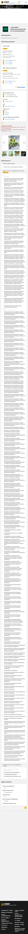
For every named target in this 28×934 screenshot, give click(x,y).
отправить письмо (9, 101)
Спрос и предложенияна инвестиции (19, 915)
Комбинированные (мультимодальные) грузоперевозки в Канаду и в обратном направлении (12, 607)
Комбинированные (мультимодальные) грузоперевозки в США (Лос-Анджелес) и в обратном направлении (13, 629)
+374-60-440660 (8, 62)
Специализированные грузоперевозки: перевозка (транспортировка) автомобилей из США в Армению (14, 727)
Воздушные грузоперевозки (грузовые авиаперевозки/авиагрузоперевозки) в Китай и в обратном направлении (14, 480)
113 (19, 3)
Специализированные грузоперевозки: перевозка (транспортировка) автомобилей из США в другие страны (14, 732)
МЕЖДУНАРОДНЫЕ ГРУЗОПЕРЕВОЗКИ (12, 772)
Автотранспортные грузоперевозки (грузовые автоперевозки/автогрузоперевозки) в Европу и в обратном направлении (14, 335)
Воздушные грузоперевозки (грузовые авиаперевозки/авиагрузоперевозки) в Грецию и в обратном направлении (14, 453)
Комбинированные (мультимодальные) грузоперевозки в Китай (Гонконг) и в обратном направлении (14, 611)
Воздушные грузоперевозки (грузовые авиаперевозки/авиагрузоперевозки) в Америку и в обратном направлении (14, 439)
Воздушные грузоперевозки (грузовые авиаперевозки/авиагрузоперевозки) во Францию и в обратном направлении (14, 517)
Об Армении (18, 918)
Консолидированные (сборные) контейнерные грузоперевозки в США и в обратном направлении (14, 667)
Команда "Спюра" (19, 924)
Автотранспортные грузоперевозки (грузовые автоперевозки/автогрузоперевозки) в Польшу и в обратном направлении (14, 368)
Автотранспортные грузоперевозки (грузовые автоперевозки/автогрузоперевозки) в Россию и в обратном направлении (14, 395)
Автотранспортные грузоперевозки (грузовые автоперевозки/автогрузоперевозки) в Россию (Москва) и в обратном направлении (14, 377)
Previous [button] (4, 143)
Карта (6, 48)
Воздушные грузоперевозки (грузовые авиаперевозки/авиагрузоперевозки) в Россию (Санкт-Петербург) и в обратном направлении (14, 495)
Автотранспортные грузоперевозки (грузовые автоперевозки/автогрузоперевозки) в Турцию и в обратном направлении (14, 409)
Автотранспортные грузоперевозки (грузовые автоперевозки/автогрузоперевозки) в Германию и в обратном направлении (14, 322)
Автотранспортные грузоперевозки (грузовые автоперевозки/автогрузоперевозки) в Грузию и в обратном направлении (14, 331)
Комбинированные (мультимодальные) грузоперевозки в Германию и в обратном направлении (13, 589)
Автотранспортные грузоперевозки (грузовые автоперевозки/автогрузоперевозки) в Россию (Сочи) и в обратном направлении (14, 391)
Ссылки (3, 929)
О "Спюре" (17, 920)
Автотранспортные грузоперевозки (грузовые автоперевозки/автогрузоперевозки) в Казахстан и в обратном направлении (14, 354)
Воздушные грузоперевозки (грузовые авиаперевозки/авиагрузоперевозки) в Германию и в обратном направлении (14, 448)
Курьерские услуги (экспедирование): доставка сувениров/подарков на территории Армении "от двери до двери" (14, 247)
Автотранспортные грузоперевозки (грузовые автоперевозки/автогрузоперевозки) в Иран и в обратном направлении (14, 345)
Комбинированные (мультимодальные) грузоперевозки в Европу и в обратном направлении (12, 593)
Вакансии (17, 926)
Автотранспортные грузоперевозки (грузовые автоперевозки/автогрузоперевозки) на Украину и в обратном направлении (14, 424)
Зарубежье (4, 927)
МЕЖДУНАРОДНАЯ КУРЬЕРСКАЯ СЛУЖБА (12, 776)
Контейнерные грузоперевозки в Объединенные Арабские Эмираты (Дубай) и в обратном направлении (14, 680)
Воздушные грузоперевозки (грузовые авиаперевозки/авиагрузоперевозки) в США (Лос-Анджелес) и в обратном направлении (14, 508)
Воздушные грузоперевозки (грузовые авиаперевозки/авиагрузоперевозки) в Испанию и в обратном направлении (14, 466)
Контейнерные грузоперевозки (10, 670)
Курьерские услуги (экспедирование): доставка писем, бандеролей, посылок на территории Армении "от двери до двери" (14, 230)
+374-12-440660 (8, 63)
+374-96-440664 (10, 60)
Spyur (6, 111)
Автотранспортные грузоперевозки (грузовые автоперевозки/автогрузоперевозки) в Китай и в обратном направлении (14, 358)
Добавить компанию (7, 912)
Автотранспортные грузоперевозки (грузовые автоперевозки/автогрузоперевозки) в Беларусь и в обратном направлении (14, 313)
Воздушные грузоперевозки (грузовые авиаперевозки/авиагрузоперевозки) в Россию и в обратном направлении (14, 499)
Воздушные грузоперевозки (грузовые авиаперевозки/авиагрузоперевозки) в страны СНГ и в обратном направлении (14, 504)
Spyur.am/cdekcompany (10, 119)
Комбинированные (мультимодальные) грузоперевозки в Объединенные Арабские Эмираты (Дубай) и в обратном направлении (13, 620)
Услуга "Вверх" (5, 917)
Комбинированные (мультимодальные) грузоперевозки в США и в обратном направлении (12, 634)
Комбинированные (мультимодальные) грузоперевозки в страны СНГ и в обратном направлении (13, 625)
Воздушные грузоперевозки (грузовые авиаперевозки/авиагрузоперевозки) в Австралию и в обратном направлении (14, 435)
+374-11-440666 (8, 82)
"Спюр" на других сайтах (19, 911)
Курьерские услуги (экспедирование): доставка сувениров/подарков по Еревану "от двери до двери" (14, 251)
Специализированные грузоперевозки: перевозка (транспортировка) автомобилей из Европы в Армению (14, 722)
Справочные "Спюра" (7, 910)
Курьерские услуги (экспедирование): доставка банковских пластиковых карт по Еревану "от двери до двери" (14, 184)
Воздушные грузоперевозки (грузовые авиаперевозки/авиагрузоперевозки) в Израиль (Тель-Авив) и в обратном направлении (14, 462)
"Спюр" (9, 130)
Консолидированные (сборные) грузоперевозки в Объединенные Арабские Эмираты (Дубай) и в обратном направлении (14, 649)
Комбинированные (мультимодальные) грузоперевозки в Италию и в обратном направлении (12, 602)
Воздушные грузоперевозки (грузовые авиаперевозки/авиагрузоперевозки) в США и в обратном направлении (14, 513)
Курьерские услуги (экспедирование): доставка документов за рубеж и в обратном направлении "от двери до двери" (14, 195)
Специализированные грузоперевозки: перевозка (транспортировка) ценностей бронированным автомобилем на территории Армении (14, 752)
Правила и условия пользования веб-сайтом (20, 930)
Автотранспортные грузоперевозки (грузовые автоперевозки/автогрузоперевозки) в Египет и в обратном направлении (14, 340)
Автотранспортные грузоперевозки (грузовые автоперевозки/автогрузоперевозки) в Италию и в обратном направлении (14, 349)
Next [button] (24, 143)
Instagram (7, 114)
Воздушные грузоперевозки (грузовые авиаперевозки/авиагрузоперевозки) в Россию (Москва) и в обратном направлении (14, 490)
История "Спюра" (19, 922)
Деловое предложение (5, 920)
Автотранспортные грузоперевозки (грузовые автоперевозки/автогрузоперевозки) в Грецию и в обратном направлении (14, 326)
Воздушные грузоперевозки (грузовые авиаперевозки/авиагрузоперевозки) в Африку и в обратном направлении (14, 444)
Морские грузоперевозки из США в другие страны (14, 716)
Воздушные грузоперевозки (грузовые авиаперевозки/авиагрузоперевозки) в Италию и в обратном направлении (14, 471)
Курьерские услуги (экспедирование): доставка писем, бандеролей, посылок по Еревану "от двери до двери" (14, 238)
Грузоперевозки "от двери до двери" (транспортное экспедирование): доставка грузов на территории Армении (14, 548)
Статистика (4, 925)
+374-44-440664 (10, 81)
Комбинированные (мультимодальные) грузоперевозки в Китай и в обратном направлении (12, 616)
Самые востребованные (5, 915)
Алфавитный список (6, 923)
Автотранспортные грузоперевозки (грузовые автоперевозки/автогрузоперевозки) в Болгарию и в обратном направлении (14, 317)
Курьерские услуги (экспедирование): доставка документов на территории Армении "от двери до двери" (14, 204)
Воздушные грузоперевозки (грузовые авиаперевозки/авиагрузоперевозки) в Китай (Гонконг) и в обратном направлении (13, 475)
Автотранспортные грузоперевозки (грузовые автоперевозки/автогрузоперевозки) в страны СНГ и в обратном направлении (14, 400)
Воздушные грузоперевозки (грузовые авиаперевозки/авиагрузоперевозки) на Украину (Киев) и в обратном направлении (14, 522)
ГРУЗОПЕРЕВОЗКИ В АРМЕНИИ (10, 774)
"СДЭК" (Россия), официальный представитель (13, 166)
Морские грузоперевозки (9, 689)
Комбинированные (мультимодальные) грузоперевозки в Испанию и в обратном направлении (13, 598)
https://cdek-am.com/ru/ (10, 106)
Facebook (7, 112)
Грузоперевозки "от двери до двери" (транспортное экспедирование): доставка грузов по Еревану (14, 552)
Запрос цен (5, 172)
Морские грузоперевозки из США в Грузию (13, 714)
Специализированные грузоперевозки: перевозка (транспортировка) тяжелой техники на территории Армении (14, 748)
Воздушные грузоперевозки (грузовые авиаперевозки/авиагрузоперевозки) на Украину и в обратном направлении (14, 526)
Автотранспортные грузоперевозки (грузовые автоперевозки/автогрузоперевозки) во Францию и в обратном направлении (14, 413)
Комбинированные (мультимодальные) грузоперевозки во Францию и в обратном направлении (13, 638)
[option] (14, 143)
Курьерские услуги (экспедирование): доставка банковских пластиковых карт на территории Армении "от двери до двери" (14, 180)
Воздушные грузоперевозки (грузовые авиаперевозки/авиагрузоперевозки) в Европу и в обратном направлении (14, 457)
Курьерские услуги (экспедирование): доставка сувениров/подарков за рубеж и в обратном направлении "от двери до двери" (14, 242)
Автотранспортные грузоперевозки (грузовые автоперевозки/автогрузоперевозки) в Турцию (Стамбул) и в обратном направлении (14, 404)
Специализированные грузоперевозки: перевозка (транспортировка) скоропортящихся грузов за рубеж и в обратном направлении (14, 743)
